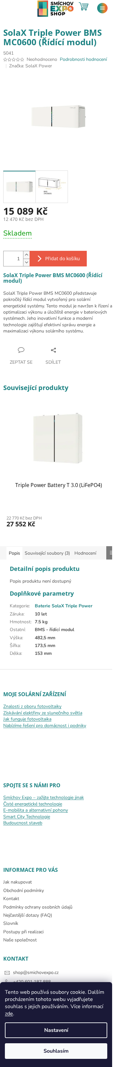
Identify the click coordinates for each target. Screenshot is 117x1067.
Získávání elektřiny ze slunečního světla (42, 713)
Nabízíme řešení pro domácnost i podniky (44, 726)
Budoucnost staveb (22, 823)
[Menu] (102, 8)
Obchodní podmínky (23, 890)
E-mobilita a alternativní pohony (35, 810)
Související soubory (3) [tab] (47, 553)
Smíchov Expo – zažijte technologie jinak (43, 797)
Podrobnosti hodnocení (83, 59)
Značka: (30, 66)
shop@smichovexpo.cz (35, 972)
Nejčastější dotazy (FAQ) (27, 915)
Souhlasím (56, 1051)
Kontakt (11, 899)
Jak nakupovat (17, 882)
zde (9, 1013)
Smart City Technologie (26, 817)
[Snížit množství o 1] (26, 262)
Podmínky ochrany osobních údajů (37, 907)
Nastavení (56, 1030)
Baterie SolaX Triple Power (63, 606)
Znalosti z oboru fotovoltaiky (32, 706)
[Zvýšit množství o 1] (26, 255)
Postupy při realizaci (23, 932)
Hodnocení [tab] (85, 553)
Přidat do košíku (62, 258)
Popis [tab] (14, 553)
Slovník (10, 923)
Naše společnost (20, 940)
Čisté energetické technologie (32, 804)
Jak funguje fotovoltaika (27, 719)
